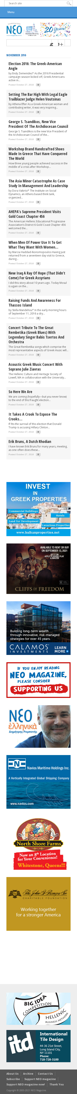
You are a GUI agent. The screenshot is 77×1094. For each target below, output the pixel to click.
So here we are (20, 391)
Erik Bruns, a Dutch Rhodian (30, 441)
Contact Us (45, 1074)
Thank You (56, 1084)
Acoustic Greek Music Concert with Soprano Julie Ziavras (35, 366)
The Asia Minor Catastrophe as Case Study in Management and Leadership (38, 183)
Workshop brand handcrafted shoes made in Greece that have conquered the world (38, 153)
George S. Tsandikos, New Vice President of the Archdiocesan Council (38, 124)
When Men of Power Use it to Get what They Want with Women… (35, 244)
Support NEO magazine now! (25, 1084)
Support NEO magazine (40, 1079)
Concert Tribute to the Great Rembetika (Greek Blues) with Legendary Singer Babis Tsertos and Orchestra (36, 334)
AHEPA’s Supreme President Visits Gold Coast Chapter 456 (35, 214)
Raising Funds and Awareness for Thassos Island (35, 302)
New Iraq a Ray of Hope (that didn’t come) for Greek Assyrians (37, 275)
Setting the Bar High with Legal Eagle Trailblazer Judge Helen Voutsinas (38, 96)
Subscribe (13, 1079)
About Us (12, 1074)
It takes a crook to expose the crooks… (33, 416)
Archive (28, 1074)
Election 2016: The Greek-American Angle (35, 66)
